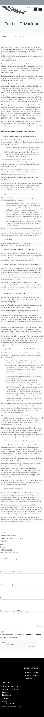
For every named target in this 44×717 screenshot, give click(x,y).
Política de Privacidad (31, 672)
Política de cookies (30, 675)
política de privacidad (8, 637)
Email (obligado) (6, 585)
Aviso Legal (28, 678)
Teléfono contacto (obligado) (11, 572)
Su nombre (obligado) (8, 559)
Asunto (3, 598)
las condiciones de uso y (32, 634)
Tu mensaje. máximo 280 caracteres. (14, 616)
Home (4, 36)
